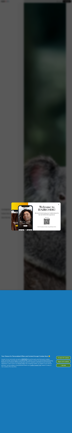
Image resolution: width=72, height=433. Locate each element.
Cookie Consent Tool (35, 365)
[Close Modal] (58, 204)
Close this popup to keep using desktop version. (46, 226)
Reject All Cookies (63, 361)
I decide (63, 365)
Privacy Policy (21, 363)
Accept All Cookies (63, 357)
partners (24, 359)
